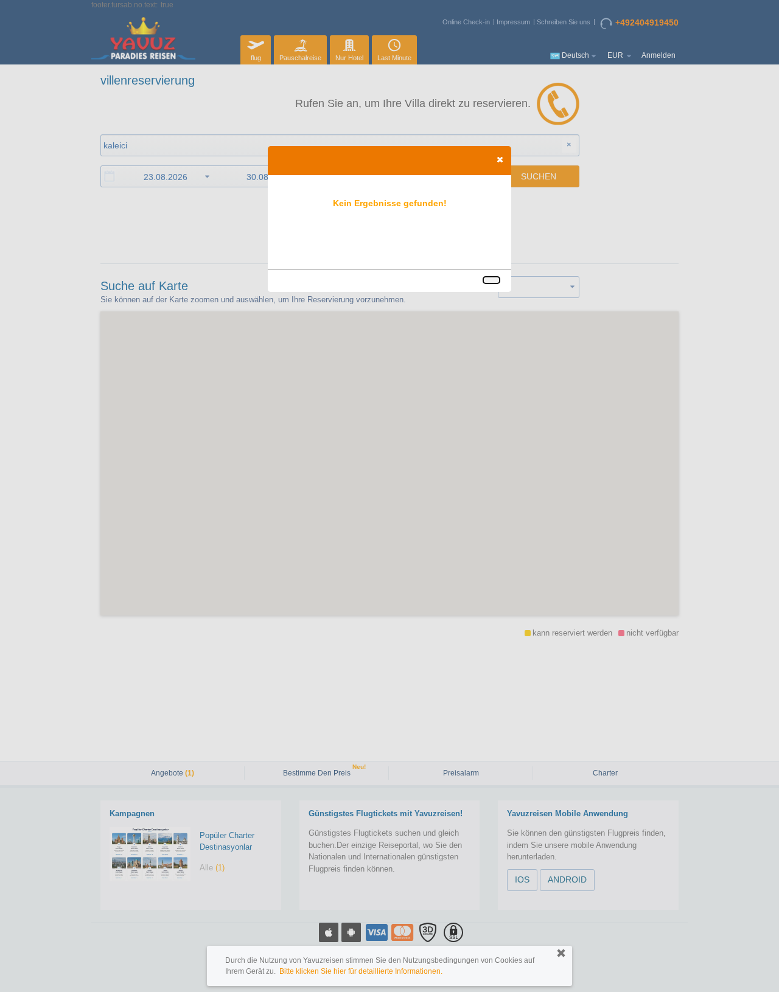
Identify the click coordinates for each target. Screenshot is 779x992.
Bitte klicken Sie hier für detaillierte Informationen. (360, 971)
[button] (500, 159)
